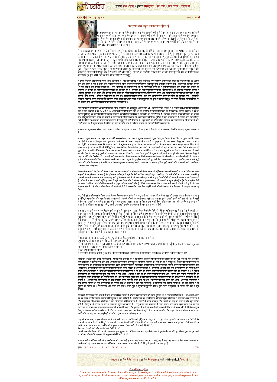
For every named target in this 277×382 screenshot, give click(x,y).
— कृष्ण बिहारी (193, 17)
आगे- (197, 347)
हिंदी (158, 6)
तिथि (125, 6)
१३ (117, 347)
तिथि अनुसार (132, 359)
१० (105, 347)
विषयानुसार (149, 6)
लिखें (182, 359)
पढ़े (187, 359)
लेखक (175, 6)
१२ (113, 347)
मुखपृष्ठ (114, 359)
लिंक (163, 6)
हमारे (170, 6)
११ (109, 347)
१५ (124, 347)
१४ (120, 347)
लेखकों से (185, 6)
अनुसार (131, 6)
